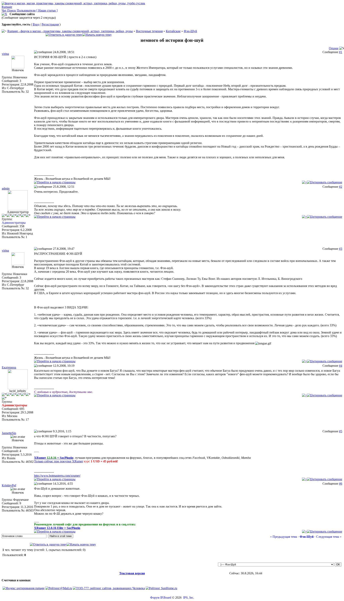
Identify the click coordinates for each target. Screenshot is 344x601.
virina (5, 53)
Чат (4, 10)
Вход (36, 24)
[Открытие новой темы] (97, 34)
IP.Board (165, 597)
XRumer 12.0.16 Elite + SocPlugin (57, 528)
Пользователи (26, 10)
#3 (340, 248)
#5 (340, 431)
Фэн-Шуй (190, 31)
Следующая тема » (328, 536)
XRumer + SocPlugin (53, 457)
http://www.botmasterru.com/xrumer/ (57, 475)
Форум (154, 597)
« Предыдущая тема (283, 536)
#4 (340, 365)
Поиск (11, 10)
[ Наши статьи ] (47, 10)
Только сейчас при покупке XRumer (58, 461)
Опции (333, 48)
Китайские (173, 31)
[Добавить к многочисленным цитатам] (304, 182)
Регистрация (50, 24)
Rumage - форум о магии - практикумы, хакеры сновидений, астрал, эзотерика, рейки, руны (70, 31)
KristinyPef (9, 485)
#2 (340, 186)
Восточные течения (149, 31)
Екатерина (9, 367)
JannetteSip (9, 433)
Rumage (7, 7)
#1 (340, 52)
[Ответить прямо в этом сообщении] (324, 182)
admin (6, 188)
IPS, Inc (188, 597)
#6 (340, 483)
